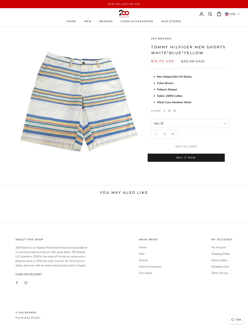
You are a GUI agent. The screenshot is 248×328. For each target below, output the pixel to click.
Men (87, 21)
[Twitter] (169, 111)
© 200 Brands (26, 312)
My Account (218, 247)
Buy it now (186, 157)
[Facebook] (164, 111)
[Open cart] (219, 14)
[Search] (210, 14)
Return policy (219, 260)
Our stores (171, 21)
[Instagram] (25, 282)
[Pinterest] (174, 111)
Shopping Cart (220, 266)
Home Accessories (137, 21)
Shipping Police (220, 254)
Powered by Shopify (28, 317)
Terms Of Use (219, 273)
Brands (106, 21)
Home (71, 21)
